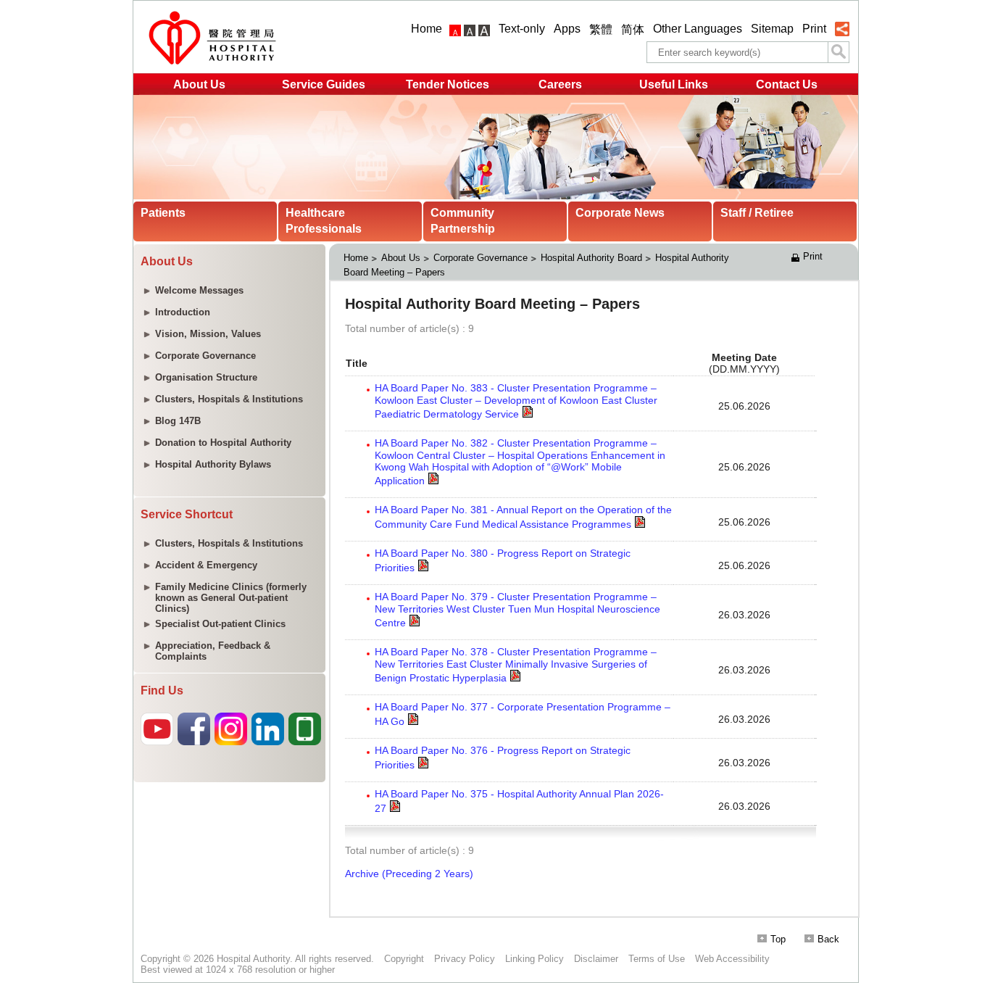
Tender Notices (447, 84)
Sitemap (772, 28)
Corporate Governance (480, 257)
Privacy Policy (464, 958)
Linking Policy (534, 958)
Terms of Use (656, 958)
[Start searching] (838, 52)
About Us (199, 84)
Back (828, 939)
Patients (163, 213)
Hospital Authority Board (591, 257)
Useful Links (673, 84)
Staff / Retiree (757, 213)
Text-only (522, 28)
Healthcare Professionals (324, 221)
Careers (560, 84)
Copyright (404, 958)
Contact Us (787, 84)
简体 (632, 29)
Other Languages (697, 28)
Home (426, 28)
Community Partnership (462, 221)
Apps (567, 28)
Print (814, 28)
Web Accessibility (732, 958)
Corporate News (620, 213)
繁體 (600, 29)
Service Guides (323, 84)
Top (778, 939)
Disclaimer (596, 958)
